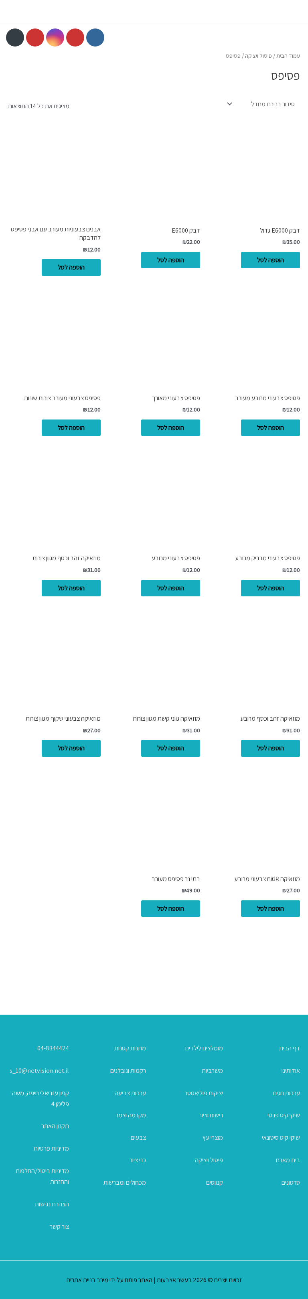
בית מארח (288, 1159)
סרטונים (291, 1182)
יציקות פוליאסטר (203, 1092)
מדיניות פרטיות (51, 1148)
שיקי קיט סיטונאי (281, 1137)
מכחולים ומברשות (124, 1182)
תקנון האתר (55, 1125)
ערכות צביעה (130, 1092)
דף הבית (289, 1048)
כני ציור (138, 1159)
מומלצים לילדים (204, 1048)
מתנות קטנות (130, 1048)
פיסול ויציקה (258, 55)
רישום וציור (211, 1115)
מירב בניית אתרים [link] (87, 1279)
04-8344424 (53, 1048)
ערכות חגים (286, 1092)
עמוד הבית (288, 55)
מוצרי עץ (213, 1137)
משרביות (212, 1070)
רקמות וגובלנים (128, 1070)
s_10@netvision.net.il (39, 1070)
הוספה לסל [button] (270, 259)
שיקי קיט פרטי (283, 1115)
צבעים (138, 1137)
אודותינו (291, 1070)
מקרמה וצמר (131, 1115)
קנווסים (214, 1182)
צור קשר (59, 1226)
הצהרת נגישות (52, 1204)
